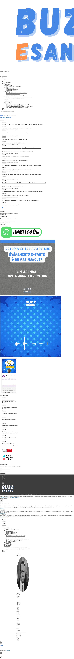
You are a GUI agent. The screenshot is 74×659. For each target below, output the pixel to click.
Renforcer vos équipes (8, 85)
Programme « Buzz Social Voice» (12, 89)
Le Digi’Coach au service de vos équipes (13, 86)
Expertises (4, 81)
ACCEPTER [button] (11, 497)
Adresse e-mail (2, 222)
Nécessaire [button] (2, 508)
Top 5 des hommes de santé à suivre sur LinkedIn (15, 133)
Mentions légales (25, 494)
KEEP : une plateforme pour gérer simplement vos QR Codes (17, 107)
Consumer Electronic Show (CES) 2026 (13, 94)
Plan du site (20, 494)
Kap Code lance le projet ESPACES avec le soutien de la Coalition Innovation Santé (24, 183)
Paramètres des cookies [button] (4, 497)
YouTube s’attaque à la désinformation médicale (14, 139)
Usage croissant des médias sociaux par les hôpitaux (15, 156)
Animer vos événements (8, 101)
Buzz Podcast (8, 100)
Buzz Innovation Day (10, 88)
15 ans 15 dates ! (7, 82)
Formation (6, 87)
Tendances (4, 79)
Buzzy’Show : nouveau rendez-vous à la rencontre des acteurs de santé (17, 539)
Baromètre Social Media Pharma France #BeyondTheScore (16, 93)
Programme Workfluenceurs (11, 98)
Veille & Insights (7, 91)
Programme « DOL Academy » (11, 90)
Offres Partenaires (7, 103)
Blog (3, 108)
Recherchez (12, 111)
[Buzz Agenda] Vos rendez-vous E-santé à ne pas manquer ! (17, 92)
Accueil (1, 115)
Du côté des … (4, 76)
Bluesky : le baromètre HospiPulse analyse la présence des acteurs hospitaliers (22, 124)
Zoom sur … (4, 521)
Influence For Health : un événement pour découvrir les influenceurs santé (21, 174)
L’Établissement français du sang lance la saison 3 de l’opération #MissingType (22, 191)
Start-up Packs (7, 84)
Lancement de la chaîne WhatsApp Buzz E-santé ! (15, 97)
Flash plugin (8, 650)
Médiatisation (6, 96)
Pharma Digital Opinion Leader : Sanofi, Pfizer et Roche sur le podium (20, 200)
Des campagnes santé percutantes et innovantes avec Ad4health (17, 104)
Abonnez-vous (3, 224)
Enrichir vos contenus (8, 99)
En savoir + (18, 497)
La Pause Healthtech (8, 102)
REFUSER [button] (14, 497)
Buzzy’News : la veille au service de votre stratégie (15, 95)
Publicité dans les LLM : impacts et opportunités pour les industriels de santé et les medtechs (9, 401)
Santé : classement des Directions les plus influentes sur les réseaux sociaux (21, 148)
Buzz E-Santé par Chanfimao (36, 494)
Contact (3, 109)
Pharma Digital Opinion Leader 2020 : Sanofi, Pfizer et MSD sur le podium (21, 165)
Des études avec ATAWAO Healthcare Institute (14, 105)
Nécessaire (3, 509)
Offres (3, 83)
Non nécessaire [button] (2, 513)
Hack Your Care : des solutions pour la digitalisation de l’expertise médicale (19, 106)
